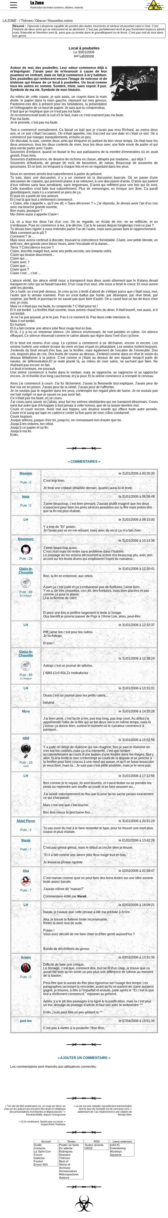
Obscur (40, 20)
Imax (26, 496)
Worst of (64, 1164)
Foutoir (38, 1161)
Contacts (39, 1148)
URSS (88, 1148)
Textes (71, 1141)
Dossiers (64, 1154)
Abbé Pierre (26, 821)
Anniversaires (68, 1171)
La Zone (37, 3)
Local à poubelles (84, 48)
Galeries (39, 1158)
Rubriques (66, 1151)
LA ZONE (10, 20)
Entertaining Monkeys (118, 1150)
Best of (63, 1161)
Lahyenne (86, 56)
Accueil (46, 1141)
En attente (66, 1148)
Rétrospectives (68, 1174)
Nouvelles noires (60, 20)
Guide (38, 1145)
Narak (26, 840)
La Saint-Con (42, 1151)
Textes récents (94, 1145)
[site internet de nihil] (26, 756)
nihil (26, 738)
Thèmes (27, 20)
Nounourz (26, 539)
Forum (38, 1154)
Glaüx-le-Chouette (26, 570)
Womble (25, 473)
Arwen (26, 957)
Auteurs (64, 1177)
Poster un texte (69, 1145)
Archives (64, 1167)
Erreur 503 (41, 1164)
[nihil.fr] (114, 1145)
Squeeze (115, 1154)
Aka (26, 871)
